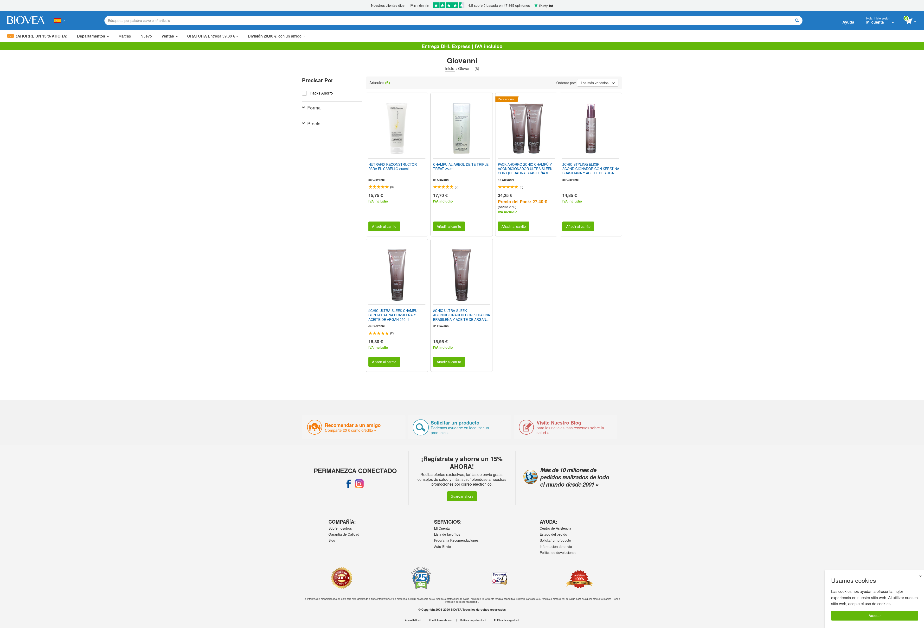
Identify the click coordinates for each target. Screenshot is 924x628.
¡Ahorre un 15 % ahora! (41, 36)
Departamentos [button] (91, 36)
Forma (314, 107)
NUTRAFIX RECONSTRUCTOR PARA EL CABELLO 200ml (392, 166)
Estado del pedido (553, 534)
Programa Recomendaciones (456, 540)
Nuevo (146, 36)
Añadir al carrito (384, 226)
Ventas (167, 36)
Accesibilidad (413, 620)
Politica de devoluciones (558, 552)
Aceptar (875, 615)
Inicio (450, 68)
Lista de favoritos (447, 534)
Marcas (124, 36)
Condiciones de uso (440, 620)
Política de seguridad (506, 620)
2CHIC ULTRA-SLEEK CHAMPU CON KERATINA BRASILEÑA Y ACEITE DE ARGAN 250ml (392, 315)
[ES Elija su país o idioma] (59, 20)
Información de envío (556, 546)
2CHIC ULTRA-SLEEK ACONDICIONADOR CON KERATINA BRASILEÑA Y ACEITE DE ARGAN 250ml (461, 315)
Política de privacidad (473, 620)
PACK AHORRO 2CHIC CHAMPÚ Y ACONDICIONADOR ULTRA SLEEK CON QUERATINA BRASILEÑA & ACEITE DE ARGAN (525, 168)
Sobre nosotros (340, 528)
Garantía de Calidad (343, 534)
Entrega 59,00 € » (212, 36)
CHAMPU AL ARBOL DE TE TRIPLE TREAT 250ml (460, 166)
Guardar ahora (462, 496)
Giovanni (378, 180)
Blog (331, 540)
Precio (314, 123)
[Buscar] (796, 20)
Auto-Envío (442, 546)
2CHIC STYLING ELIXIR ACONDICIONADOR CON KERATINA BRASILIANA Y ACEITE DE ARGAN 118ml (590, 168)
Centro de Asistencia (555, 528)
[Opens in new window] (348, 483)
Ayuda (848, 22)
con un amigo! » (277, 36)
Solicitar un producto (555, 540)
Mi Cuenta (442, 528)
